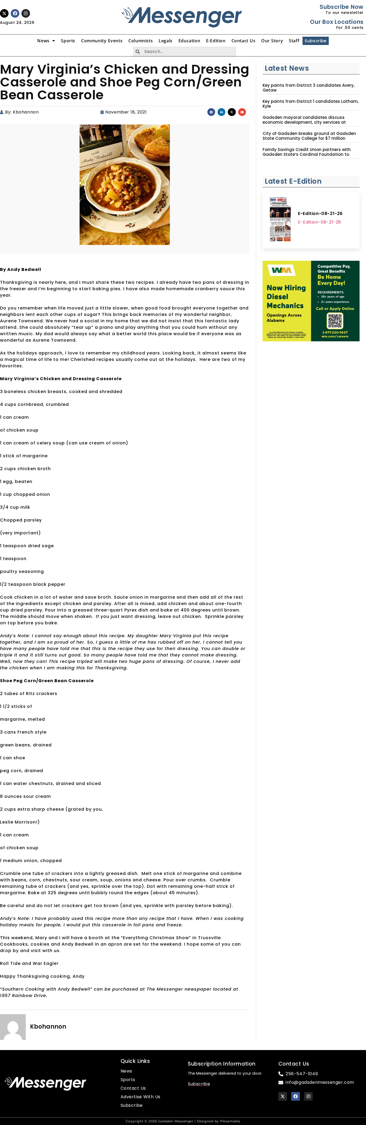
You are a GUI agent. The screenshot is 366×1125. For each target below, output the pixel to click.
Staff (294, 41)
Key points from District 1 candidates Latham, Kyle (310, 104)
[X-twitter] (4, 13)
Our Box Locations (336, 22)
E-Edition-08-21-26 (320, 213)
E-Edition (215, 41)
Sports (68, 41)
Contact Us (243, 41)
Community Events (101, 41)
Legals (166, 41)
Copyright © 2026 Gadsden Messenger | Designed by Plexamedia (183, 1121)
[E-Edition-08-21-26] (280, 220)
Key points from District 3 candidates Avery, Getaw (308, 88)
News (43, 41)
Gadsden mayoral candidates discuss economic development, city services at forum (304, 122)
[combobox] (184, 51)
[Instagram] (25, 13)
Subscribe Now (341, 7)
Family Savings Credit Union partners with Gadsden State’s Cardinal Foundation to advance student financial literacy (307, 154)
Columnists (140, 41)
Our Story (272, 41)
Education (189, 41)
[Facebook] (15, 13)
